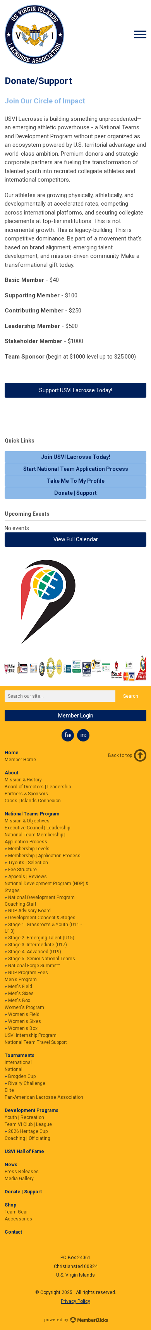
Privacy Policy (75, 1301)
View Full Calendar (75, 539)
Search (130, 696)
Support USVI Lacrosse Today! (75, 390)
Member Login (75, 715)
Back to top (120, 755)
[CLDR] (34, 62)
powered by (56, 1319)
